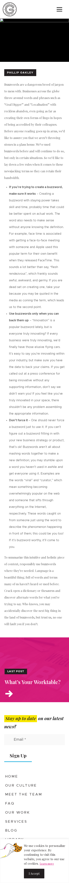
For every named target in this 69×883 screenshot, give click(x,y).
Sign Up (18, 755)
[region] (34, 861)
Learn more (47, 863)
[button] (59, 9)
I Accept (34, 873)
